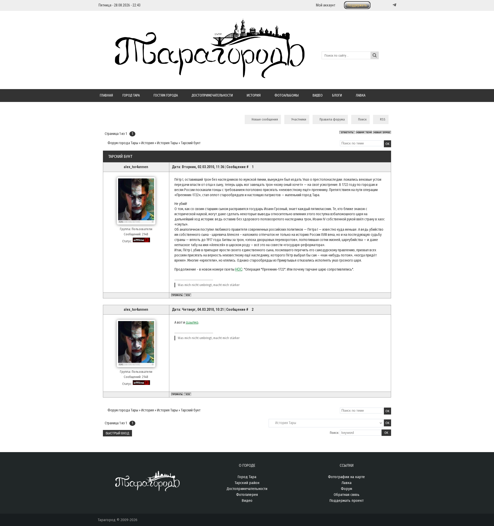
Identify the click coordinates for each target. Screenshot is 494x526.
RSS (382, 119)
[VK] (383, 5)
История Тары (167, 143)
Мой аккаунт (325, 5)
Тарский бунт (190, 143)
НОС (238, 269)
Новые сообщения (265, 119)
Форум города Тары (123, 143)
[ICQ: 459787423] (187, 295)
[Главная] (201, 75)
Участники (298, 119)
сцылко (192, 322)
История (147, 143)
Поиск (362, 119)
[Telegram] (394, 5)
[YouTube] (389, 5)
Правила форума (332, 119)
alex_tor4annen (136, 167)
